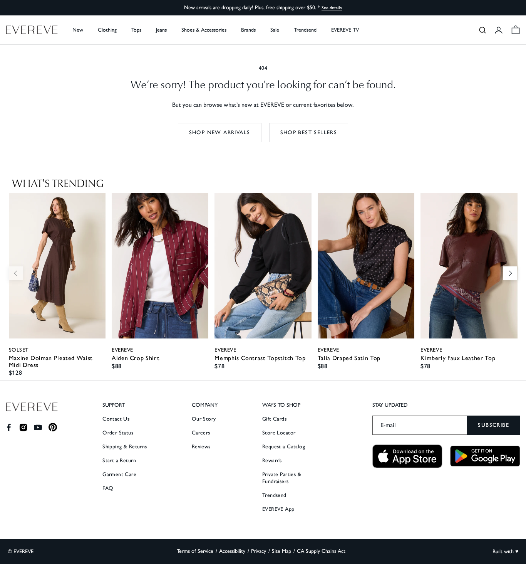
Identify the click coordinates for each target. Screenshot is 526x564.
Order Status (117, 432)
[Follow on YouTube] (38, 427)
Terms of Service (195, 551)
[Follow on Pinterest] (53, 427)
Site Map (281, 551)
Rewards (272, 460)
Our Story (204, 419)
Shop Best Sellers (308, 132)
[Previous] (16, 273)
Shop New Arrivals (219, 132)
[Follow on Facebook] (8, 427)
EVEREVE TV (345, 30)
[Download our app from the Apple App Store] (407, 456)
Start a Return (119, 460)
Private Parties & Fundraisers (281, 478)
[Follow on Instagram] (23, 427)
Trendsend (305, 30)
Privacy (258, 551)
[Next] (510, 273)
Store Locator (278, 432)
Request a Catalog (283, 446)
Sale (274, 30)
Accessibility (232, 551)
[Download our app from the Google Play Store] (485, 456)
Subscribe (493, 425)
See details (332, 7)
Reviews (201, 446)
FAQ (107, 488)
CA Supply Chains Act (321, 551)
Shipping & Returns (124, 446)
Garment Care (119, 474)
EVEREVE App (278, 509)
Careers (201, 432)
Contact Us (115, 419)
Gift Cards (274, 419)
